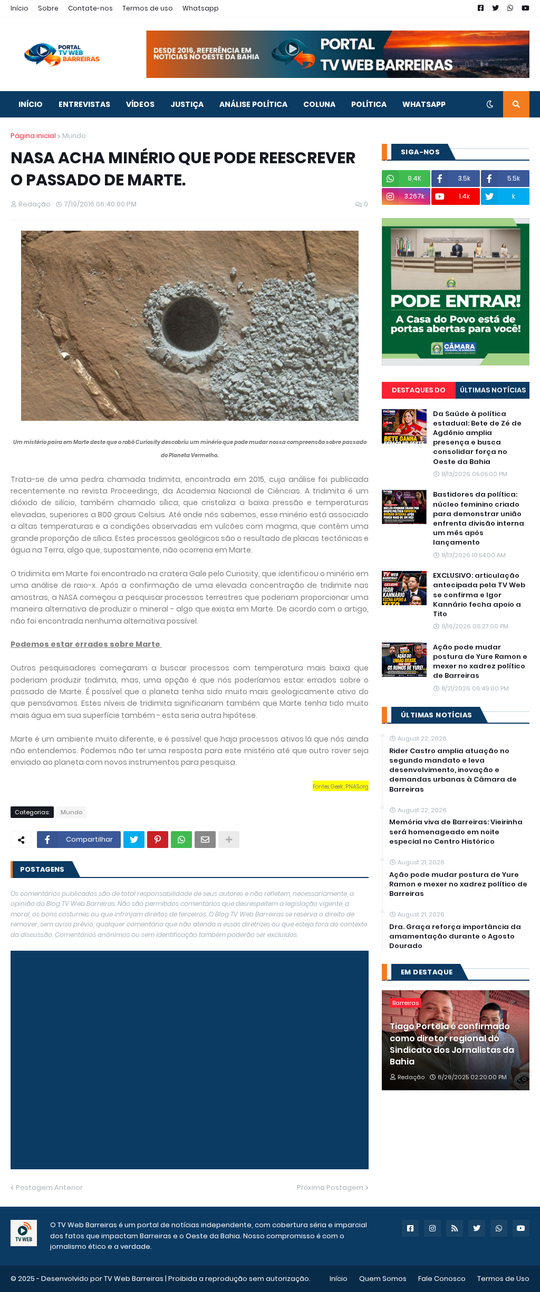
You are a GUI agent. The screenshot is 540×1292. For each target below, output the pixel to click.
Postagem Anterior (49, 1187)
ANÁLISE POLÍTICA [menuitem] (253, 104)
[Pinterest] (157, 839)
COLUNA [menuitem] (319, 104)
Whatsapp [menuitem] (424, 104)
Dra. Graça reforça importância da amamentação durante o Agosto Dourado (455, 936)
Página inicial (33, 136)
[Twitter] (133, 839)
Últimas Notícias (493, 390)
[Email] (205, 839)
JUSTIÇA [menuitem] (187, 104)
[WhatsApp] (181, 839)
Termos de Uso (503, 1279)
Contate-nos (90, 8)
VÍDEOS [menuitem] (140, 104)
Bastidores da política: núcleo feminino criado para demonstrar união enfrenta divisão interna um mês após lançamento (478, 518)
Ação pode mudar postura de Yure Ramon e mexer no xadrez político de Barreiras (480, 662)
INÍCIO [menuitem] (30, 104)
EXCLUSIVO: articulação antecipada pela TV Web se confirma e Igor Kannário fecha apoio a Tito (479, 595)
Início (19, 8)
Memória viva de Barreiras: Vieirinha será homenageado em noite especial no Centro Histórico (456, 831)
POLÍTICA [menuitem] (369, 104)
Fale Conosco (442, 1279)
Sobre (48, 8)
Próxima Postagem (330, 1187)
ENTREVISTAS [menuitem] (84, 104)
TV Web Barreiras (133, 1279)
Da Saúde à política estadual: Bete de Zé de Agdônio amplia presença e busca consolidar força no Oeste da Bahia (477, 438)
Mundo (74, 136)
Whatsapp (200, 8)
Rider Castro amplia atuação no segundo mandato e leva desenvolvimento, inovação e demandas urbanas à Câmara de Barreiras (453, 770)
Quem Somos (383, 1279)
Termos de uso (147, 8)
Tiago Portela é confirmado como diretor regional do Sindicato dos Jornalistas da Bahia (452, 1044)
